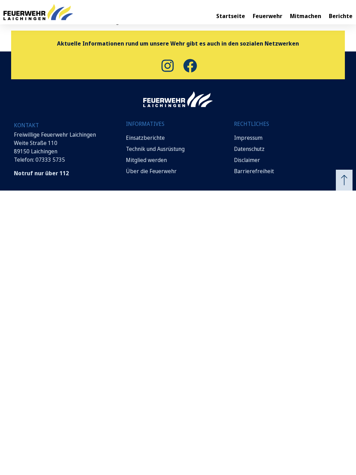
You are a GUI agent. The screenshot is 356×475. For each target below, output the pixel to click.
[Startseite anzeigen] (178, 99)
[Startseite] (38, 12)
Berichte (341, 16)
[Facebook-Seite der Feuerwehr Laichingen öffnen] (189, 66)
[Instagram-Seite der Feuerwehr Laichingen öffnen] (166, 66)
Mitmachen (305, 16)
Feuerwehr (267, 16)
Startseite (230, 16)
